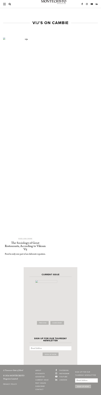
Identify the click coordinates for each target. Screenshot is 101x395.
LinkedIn (96, 4)
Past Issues (40, 383)
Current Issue (42, 380)
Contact (39, 389)
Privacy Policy (10, 384)
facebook (64, 370)
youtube (63, 377)
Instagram (87, 4)
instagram (64, 373)
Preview (43, 323)
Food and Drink (25, 239)
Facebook (82, 4)
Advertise (40, 377)
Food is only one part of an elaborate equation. (25, 254)
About (38, 370)
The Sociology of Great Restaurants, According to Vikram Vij (25, 246)
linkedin (63, 380)
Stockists (40, 373)
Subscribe (57, 323)
